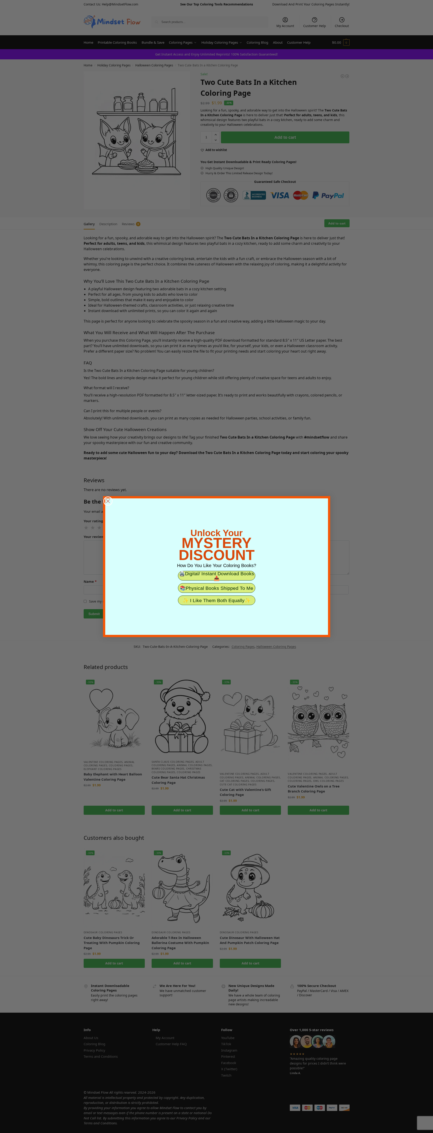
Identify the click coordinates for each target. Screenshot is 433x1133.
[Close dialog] (108, 501)
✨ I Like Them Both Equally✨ (216, 600)
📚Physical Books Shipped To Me (216, 588)
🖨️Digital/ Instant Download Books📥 (216, 575)
